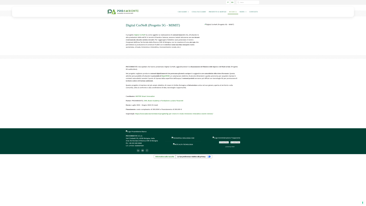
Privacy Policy (224, 142)
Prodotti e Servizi (217, 12)
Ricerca (233, 12)
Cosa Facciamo (199, 12)
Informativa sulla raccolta (164, 157)
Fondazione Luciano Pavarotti (172, 101)
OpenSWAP (165, 76)
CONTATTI (253, 12)
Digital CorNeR (139, 35)
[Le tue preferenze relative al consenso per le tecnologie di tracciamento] (362, 202)
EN (232, 2)
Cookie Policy (235, 142)
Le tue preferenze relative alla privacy (191, 157)
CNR (145, 101)
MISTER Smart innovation (145, 96)
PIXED (232, 146)
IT (228, 2)
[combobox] (247, 2)
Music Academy (153, 101)
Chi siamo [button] (182, 12)
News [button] (242, 12)
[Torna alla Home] (123, 12)
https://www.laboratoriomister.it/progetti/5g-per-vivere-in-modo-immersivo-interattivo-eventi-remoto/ (174, 114)
